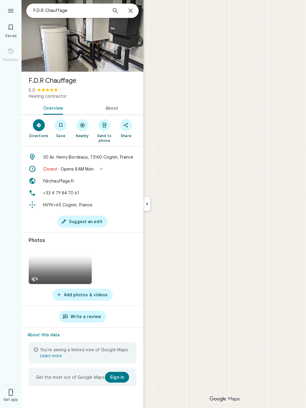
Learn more (51, 355)
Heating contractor (48, 96)
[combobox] (70, 10)
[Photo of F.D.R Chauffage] (82, 36)
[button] (82, 169)
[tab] (52, 107)
